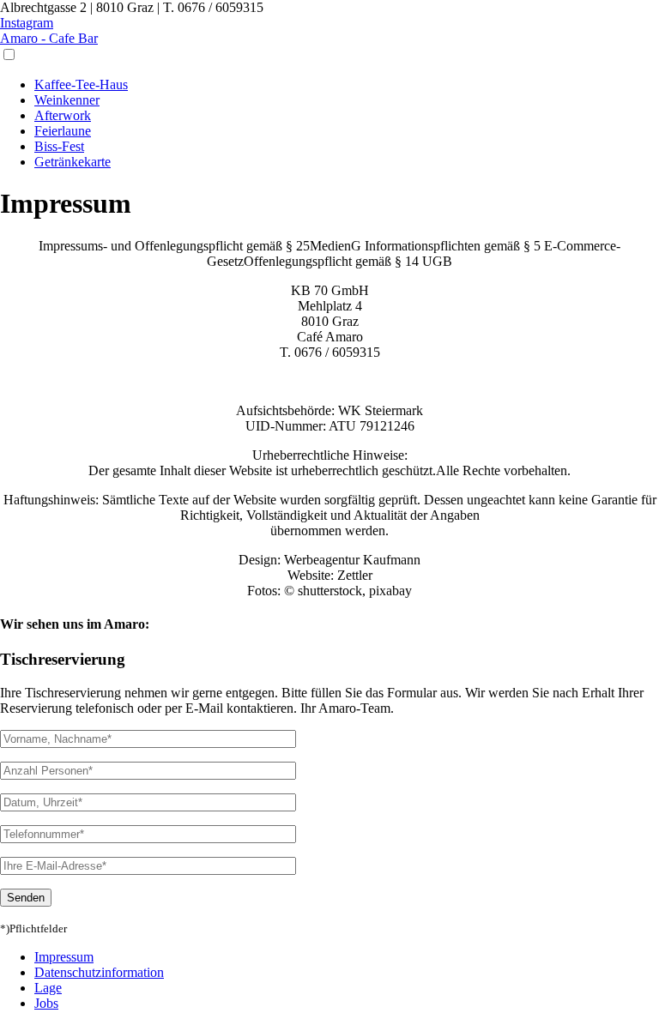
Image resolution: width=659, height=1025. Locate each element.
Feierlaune (62, 131)
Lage (48, 987)
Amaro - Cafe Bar (49, 38)
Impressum (64, 957)
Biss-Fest (59, 146)
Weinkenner (67, 100)
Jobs (46, 1003)
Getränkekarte (72, 161)
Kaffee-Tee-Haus (81, 84)
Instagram (26, 22)
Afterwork (62, 115)
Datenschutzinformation (99, 972)
